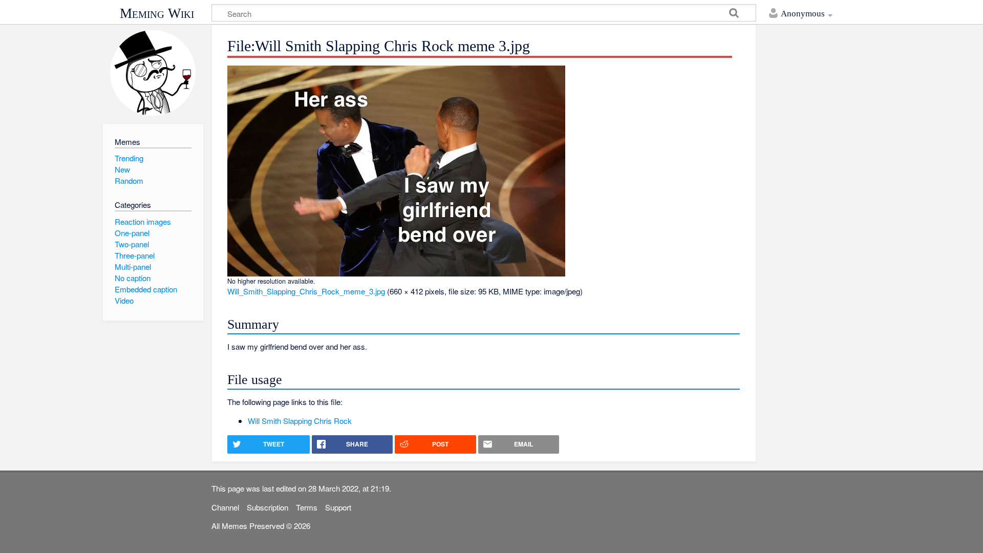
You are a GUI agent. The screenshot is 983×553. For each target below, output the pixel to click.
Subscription (267, 507)
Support (338, 507)
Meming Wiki (157, 13)
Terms (306, 507)
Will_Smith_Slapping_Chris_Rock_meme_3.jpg (306, 291)
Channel (225, 507)
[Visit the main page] (153, 73)
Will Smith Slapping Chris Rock (300, 420)
